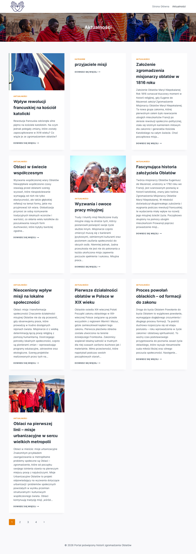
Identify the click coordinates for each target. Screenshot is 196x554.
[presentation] (36, 71)
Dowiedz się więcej (26, 143)
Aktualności (179, 6)
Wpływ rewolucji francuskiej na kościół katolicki (34, 107)
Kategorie (80, 59)
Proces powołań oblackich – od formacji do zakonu (158, 296)
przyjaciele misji (91, 64)
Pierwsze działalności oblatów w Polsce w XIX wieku (96, 296)
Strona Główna (160, 6)
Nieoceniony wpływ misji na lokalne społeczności (32, 296)
